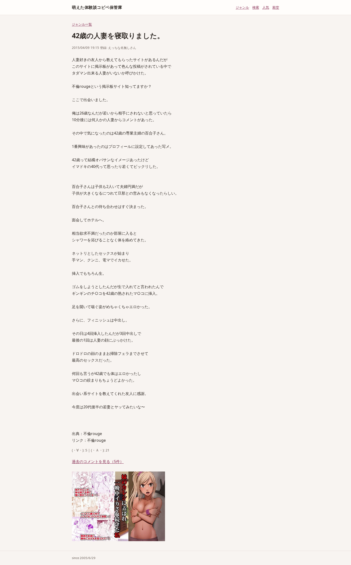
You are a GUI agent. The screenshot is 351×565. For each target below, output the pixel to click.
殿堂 (275, 7)
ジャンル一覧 (82, 24)
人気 (265, 7)
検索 (255, 7)
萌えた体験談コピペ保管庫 (97, 7)
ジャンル (242, 7)
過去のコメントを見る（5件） (98, 461)
